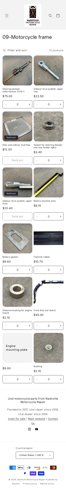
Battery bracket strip (45, 201)
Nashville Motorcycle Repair (31, 479)
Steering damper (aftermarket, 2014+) (14, 90)
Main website (36, 418)
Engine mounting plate (16, 347)
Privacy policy (30, 483)
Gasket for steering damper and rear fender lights (48, 146)
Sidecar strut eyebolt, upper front (17, 202)
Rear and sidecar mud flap (16, 145)
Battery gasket (10, 257)
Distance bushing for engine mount (17, 311)
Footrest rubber (42, 257)
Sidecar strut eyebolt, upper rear (48, 90)
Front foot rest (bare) (45, 310)
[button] (6, 15)
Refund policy (47, 483)
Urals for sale (16, 418)
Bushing (38, 366)
